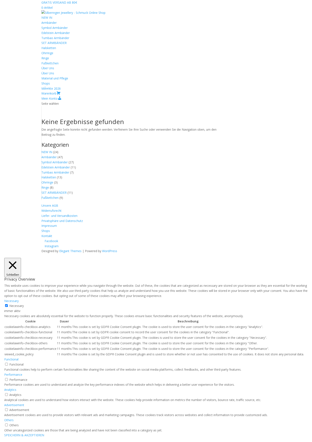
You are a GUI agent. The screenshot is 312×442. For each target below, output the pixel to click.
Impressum (49, 226)
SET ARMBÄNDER (54, 43)
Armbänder (49, 23)
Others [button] (9, 420)
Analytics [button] (10, 390)
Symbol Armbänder (54, 28)
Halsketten (48, 48)
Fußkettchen (50, 63)
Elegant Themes (70, 251)
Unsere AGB (49, 205)
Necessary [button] (11, 301)
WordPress (109, 251)
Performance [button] (13, 375)
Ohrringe (47, 53)
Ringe (45, 58)
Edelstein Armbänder (55, 33)
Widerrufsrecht (51, 211)
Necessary (16, 306)
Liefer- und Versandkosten (59, 216)
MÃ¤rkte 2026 (51, 88)
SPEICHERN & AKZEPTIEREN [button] (24, 435)
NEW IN (46, 18)
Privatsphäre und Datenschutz (62, 221)
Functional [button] (11, 359)
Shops (45, 83)
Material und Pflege (54, 78)
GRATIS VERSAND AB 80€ (59, 2)
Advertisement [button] (14, 405)
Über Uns (47, 68)
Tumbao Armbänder (55, 38)
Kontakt (46, 236)
